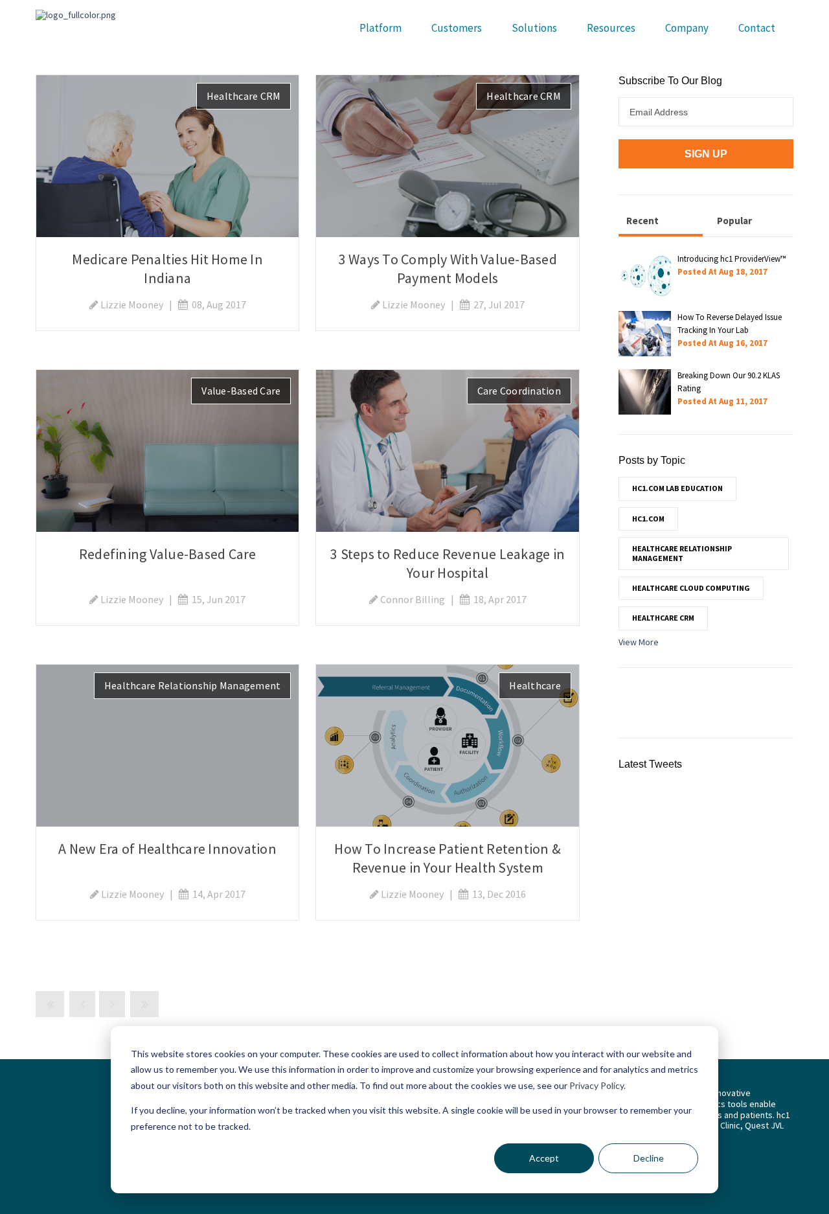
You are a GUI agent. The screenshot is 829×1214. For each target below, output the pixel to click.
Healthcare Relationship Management (192, 685)
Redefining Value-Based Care (167, 554)
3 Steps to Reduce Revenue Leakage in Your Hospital (447, 563)
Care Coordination (519, 390)
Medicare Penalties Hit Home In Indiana (167, 268)
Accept (544, 1157)
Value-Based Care (240, 390)
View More (639, 642)
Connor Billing (412, 599)
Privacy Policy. (597, 1085)
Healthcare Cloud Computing (691, 588)
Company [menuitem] (687, 28)
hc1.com (648, 518)
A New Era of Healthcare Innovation (167, 849)
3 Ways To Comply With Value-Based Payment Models (448, 268)
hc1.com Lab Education (677, 488)
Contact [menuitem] (756, 28)
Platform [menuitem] (380, 28)
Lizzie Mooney (131, 304)
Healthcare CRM (244, 95)
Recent (642, 220)
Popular (734, 220)
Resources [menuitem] (611, 28)
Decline (648, 1157)
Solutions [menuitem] (534, 28)
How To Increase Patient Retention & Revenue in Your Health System (447, 858)
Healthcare (535, 685)
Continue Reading (168, 156)
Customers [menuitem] (456, 28)
